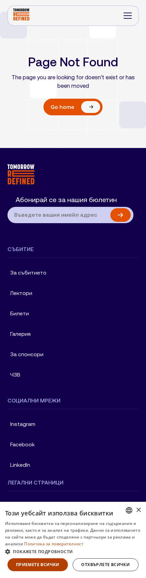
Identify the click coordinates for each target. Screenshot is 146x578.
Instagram (22, 424)
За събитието (28, 272)
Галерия (20, 334)
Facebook (22, 444)
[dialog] (73, 540)
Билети (19, 313)
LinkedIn (20, 465)
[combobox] (129, 510)
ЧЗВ (15, 374)
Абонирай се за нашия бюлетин (66, 200)
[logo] (70, 174)
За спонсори (26, 354)
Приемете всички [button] (37, 564)
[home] (21, 16)
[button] (127, 15)
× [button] (138, 510)
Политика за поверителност (54, 544)
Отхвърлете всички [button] (105, 564)
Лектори (21, 293)
